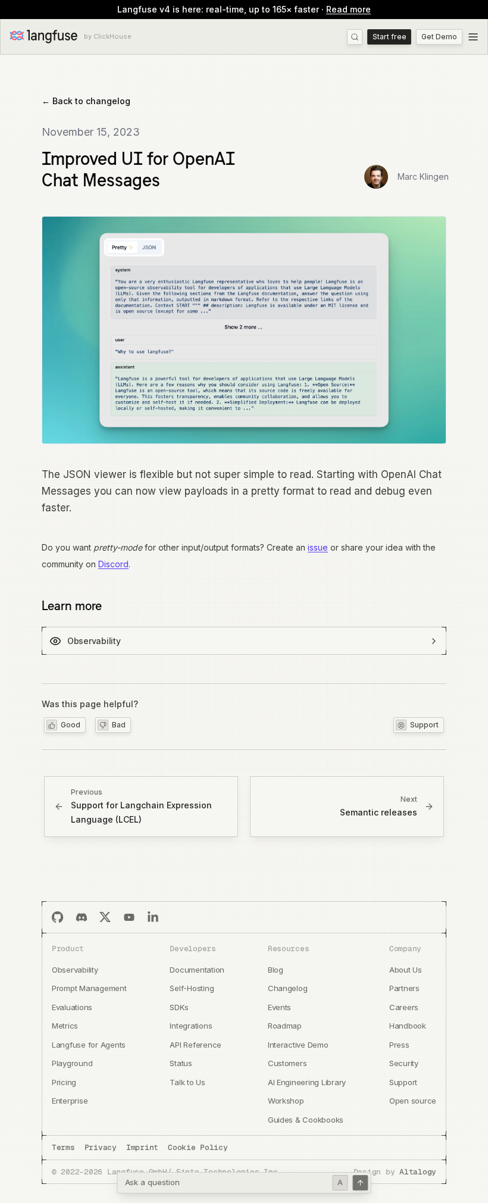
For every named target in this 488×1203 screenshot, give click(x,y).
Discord (113, 564)
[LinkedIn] (153, 917)
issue (318, 547)
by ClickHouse (108, 36)
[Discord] (81, 917)
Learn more (72, 605)
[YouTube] (129, 917)
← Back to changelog (86, 101)
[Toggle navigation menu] (473, 37)
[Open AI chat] (360, 1182)
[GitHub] (58, 917)
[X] (105, 917)
